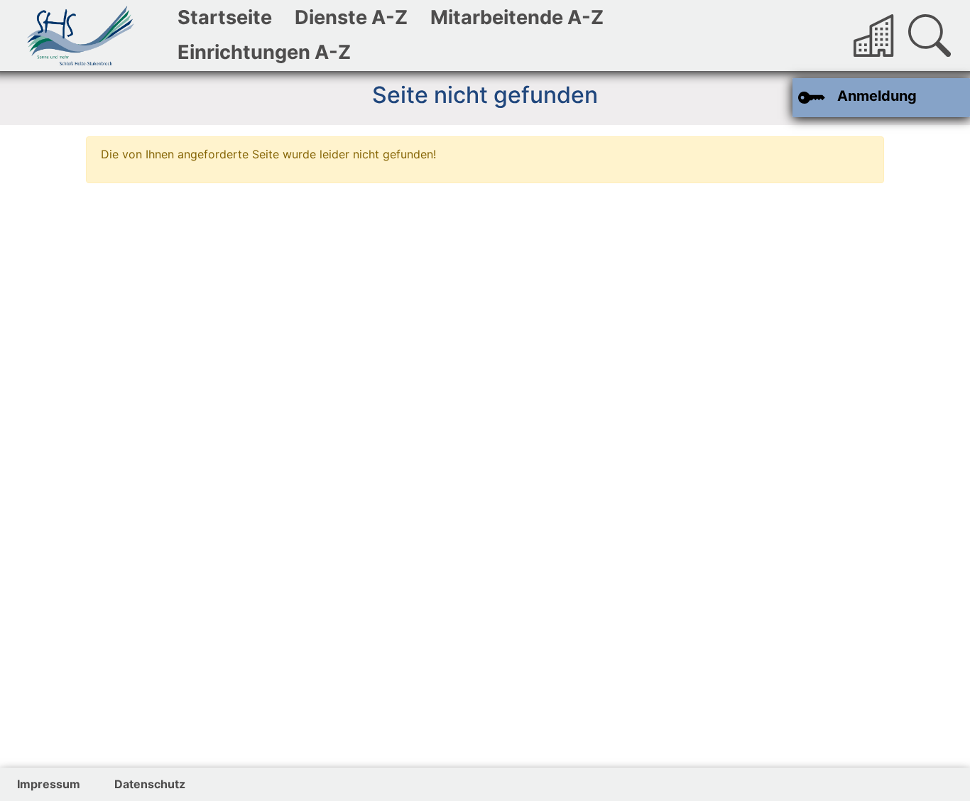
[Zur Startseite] (81, 35)
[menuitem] (224, 18)
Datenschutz (149, 784)
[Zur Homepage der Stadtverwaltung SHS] (875, 35)
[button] (929, 35)
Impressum (48, 784)
